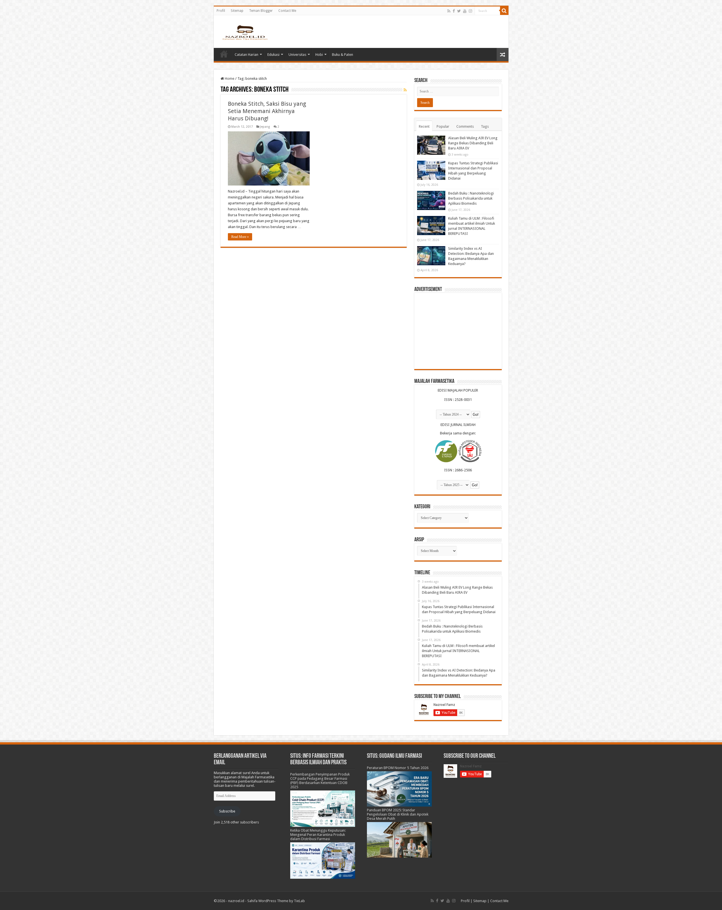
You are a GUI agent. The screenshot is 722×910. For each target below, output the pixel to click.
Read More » (240, 237)
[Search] (504, 10)
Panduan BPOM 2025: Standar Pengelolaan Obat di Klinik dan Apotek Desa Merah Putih (397, 814)
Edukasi (273, 54)
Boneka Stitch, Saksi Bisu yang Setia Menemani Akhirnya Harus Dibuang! (267, 111)
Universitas (297, 54)
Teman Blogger (261, 11)
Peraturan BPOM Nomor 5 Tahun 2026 (397, 768)
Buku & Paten (342, 54)
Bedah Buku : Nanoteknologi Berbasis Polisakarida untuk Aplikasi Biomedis (471, 198)
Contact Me (287, 11)
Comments (465, 126)
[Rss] (449, 11)
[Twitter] (459, 11)
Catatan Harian (246, 54)
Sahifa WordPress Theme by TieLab (276, 901)
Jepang (265, 127)
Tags (485, 126)
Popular (443, 126)
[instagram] (470, 11)
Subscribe (227, 811)
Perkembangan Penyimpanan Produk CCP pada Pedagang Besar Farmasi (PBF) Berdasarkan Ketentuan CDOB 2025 (320, 780)
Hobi (319, 54)
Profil (221, 11)
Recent (424, 126)
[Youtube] (465, 11)
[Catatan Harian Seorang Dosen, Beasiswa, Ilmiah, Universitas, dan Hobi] (245, 32)
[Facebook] (453, 11)
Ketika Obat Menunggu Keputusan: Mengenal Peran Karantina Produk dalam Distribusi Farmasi (318, 834)
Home (224, 54)
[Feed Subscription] (405, 90)
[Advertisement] (458, 331)
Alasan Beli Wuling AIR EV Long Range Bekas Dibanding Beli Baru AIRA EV (473, 143)
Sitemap (237, 11)
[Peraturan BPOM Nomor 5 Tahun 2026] (399, 789)
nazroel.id (236, 901)
